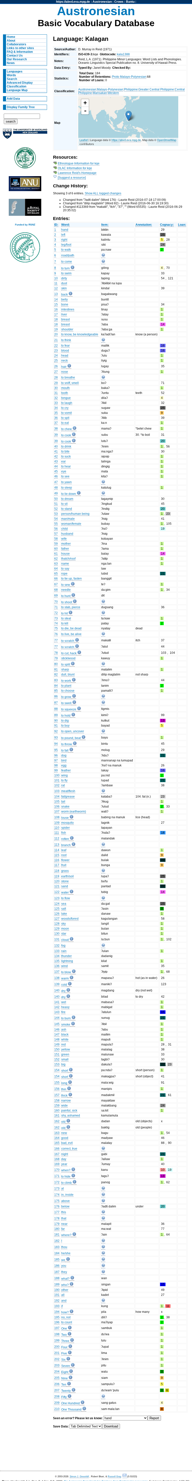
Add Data (13, 98)
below (65, 1206)
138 (57, 978)
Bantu (130, 1)
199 (57, 1340)
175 (57, 1201)
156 (57, 1089)
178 (57, 1218)
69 (56, 595)
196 (57, 1322)
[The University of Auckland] (25, 136)
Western (113, 93)
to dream (67, 499)
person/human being (75, 514)
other (64, 1290)
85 (56, 690)
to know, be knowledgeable (79, 334)
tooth (64, 393)
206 (57, 1384)
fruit (63, 865)
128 (57, 923)
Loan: (182, 224)
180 (57, 1229)
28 (56, 377)
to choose (67, 690)
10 (56, 278)
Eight (64, 1372)
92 (56, 731)
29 (56, 383)
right (64, 239)
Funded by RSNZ (25, 224)
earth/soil (67, 876)
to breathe (68, 377)
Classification (16, 86)
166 (57, 1148)
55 (56, 523)
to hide (65, 1176)
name (65, 563)
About (11, 40)
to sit (64, 504)
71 (56, 607)
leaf (63, 850)
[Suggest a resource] (72, 177)
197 (57, 1328)
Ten (63, 1384)
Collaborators (16, 44)
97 (56, 760)
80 (56, 664)
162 (57, 1121)
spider (65, 827)
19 (56, 329)
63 (56, 563)
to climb (66, 1183)
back (64, 294)
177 (57, 1212)
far (63, 1229)
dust (64, 283)
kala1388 (123, 54)
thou (64, 1247)
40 (56, 446)
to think (66, 340)
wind (64, 966)
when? (65, 1170)
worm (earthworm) (73, 811)
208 (57, 1396)
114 (56, 850)
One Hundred (70, 1403)
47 (56, 482)
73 (56, 618)
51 (56, 504)
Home (11, 37)
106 (57, 806)
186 (57, 1265)
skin (64, 288)
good (64, 1138)
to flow (65, 898)
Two (64, 1334)
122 (57, 892)
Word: (65, 224)
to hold (65, 715)
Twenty (66, 1391)
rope (64, 573)
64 (56, 568)
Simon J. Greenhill (79, 1476)
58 (56, 538)
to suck (66, 456)
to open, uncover (72, 731)
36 (56, 418)
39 (56, 435)
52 (56, 509)
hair (63, 367)
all (62, 1295)
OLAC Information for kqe (75, 168)
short (64, 1070)
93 (56, 737)
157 (57, 1095)
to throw (66, 744)
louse (65, 817)
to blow (66, 972)
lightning (67, 961)
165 (57, 1143)
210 (57, 1409)
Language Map (17, 90)
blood (65, 350)
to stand (66, 509)
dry (63, 991)
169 (57, 1164)
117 (56, 865)
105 (57, 801)
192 (57, 1300)
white (64, 1039)
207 (57, 1390)
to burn (66, 1018)
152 (57, 1059)
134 (57, 956)
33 (56, 403)
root (63, 855)
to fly (64, 780)
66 (56, 578)
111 (56, 832)
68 (56, 590)
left (63, 234)
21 (56, 340)
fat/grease (68, 796)
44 (56, 466)
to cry (64, 408)
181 (57, 1234)
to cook (66, 435)
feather (66, 770)
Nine (64, 1378)
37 (56, 423)
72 (56, 613)
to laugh (66, 403)
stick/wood (68, 658)
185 (57, 1259)
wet (63, 1002)
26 (56, 366)
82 (56, 674)
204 (57, 1371)
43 (56, 461)
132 (57, 945)
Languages (14, 71)
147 (57, 1034)
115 (56, 855)
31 (56, 393)
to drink (66, 446)
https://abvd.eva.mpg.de (73, 1)
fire (63, 1012)
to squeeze (68, 709)
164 (57, 1138)
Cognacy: (167, 224)
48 (56, 487)
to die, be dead (71, 628)
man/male (68, 518)
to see (65, 476)
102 (57, 785)
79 (56, 658)
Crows (119, 1)
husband (67, 533)
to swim (66, 273)
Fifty (64, 1397)
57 (56, 533)
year (64, 1164)
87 (56, 702)
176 (57, 1206)
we (63, 1260)
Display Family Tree (21, 107)
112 (56, 838)
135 (57, 961)
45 (56, 471)
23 (56, 350)
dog (63, 755)
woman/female (71, 523)
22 (56, 345)
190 (57, 1290)
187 (57, 1272)
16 (56, 309)
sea (63, 903)
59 (56, 543)
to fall (64, 750)
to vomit (66, 413)
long (64, 1083)
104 (57, 796)
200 (57, 1346)
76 (56, 634)
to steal (66, 618)
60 (56, 548)
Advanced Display (20, 82)
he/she (65, 1253)
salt (63, 908)
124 (57, 903)
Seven (65, 1366)
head (64, 355)
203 (57, 1365)
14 (56, 299)
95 (56, 750)
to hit (64, 613)
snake (65, 806)
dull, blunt (67, 674)
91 (56, 725)
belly (64, 299)
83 (56, 680)
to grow (66, 697)
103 (57, 791)
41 (56, 451)
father (65, 548)
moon (65, 928)
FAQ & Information (20, 52)
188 (57, 1278)
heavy (65, 1007)
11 (56, 283)
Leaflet (84, 140)
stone (65, 881)
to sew (65, 585)
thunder (66, 956)
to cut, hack (68, 653)
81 (56, 669)
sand (64, 886)
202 (57, 1359)
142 (57, 1007)
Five (64, 1353)
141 (57, 1002)
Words (11, 75)
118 (56, 871)
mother (66, 543)
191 (57, 1295)
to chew (66, 429)
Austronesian (102, 1)
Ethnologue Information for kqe (79, 163)
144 (57, 1018)
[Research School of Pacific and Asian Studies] (25, 185)
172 (57, 1182)
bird (63, 760)
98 (56, 765)
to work (66, 680)
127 (57, 918)
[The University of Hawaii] (25, 159)
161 (57, 1115)
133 (57, 951)
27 (56, 371)
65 (56, 573)
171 (57, 1176)
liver (64, 314)
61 (56, 553)
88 (56, 709)
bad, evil (67, 1143)
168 (57, 1159)
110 (56, 827)
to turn (65, 268)
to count (66, 1322)
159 (57, 1105)
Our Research (17, 59)
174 (57, 1194)
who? (65, 1285)
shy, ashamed (70, 1115)
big (63, 1064)
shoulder (67, 329)
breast (65, 319)
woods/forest (69, 918)
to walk (66, 249)
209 (57, 1403)
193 (57, 1306)
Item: (104, 224)
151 (57, 1054)
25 (56, 360)
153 (57, 1064)
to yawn (66, 482)
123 (57, 898)
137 (57, 971)
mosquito (67, 822)
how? (65, 1312)
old (63, 1121)
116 (56, 860)
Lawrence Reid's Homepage (77, 173)
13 (56, 294)
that (63, 1218)
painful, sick (69, 1110)
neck (64, 360)
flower (65, 860)
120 (57, 881)
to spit (65, 418)
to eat (65, 423)
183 (57, 1247)
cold (64, 984)
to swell (66, 703)
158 (57, 1100)
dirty (64, 278)
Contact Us (15, 55)
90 (56, 720)
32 (56, 398)
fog (63, 945)
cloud (65, 940)
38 (56, 428)
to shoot (66, 602)
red (63, 1044)
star (63, 933)
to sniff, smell (70, 383)
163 (57, 1133)
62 (56, 558)
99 (56, 770)
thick (64, 1095)
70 (56, 601)
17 (56, 314)
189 (57, 1284)
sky (63, 923)
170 (57, 1170)
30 (56, 388)
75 (56, 628)
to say (65, 568)
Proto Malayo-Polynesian (129, 76)
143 (57, 1012)
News (11, 63)
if (62, 1306)
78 (56, 653)
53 (56, 514)
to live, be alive (71, 634)
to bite (65, 451)
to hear (66, 466)
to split (65, 664)
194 (57, 1312)
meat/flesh (68, 791)
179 (57, 1224)
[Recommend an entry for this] (103, 256)
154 (57, 1070)
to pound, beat (71, 738)
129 (57, 928)
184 (57, 1253)
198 (57, 1334)
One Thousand (71, 1409)
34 (56, 408)
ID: (56, 224)
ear (63, 461)
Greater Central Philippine (156, 89)
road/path (67, 255)
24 (56, 355)
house (65, 553)
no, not (65, 1317)
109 (57, 822)
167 (57, 1154)
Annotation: (144, 224)
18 (56, 319)
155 (57, 1082)
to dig (65, 720)
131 (57, 939)
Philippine (131, 89)
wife (64, 538)
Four (64, 1347)
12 (56, 288)
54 (56, 518)
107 (57, 811)
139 (57, 984)
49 (56, 493)
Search (12, 79)
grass (65, 871)
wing (64, 775)
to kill (64, 623)
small (64, 1059)
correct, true (69, 1148)
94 (56, 743)
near (64, 1224)
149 (57, 1044)
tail (63, 801)
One (64, 1328)
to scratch (67, 641)
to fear (65, 345)
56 (56, 528)
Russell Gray (114, 1476)
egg (63, 765)
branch (66, 845)
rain (63, 951)
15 (56, 304)
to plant (66, 685)
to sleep (66, 487)
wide (64, 1105)
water (65, 892)
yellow (65, 1049)
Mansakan (100, 93)
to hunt (65, 596)
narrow (66, 1100)
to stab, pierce (70, 607)
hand (64, 229)
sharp (65, 669)
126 (57, 913)
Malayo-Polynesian (110, 89)
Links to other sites (20, 48)
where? (66, 1235)
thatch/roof (68, 558)
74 (56, 623)
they (64, 1272)
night (64, 1154)
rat (63, 785)
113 (56, 844)
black (64, 1034)
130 (57, 933)
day (63, 1159)
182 (57, 1241)
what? (65, 1278)
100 (57, 775)
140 (57, 990)
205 (57, 1378)
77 (56, 640)
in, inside (67, 1194)
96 (56, 755)
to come (66, 261)
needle (66, 590)
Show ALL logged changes (103, 193)
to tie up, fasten (71, 578)
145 (57, 1024)
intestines (67, 309)
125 (57, 908)
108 (57, 817)
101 (57, 780)
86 (56, 696)
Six (63, 1359)
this (63, 1212)
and (63, 1300)
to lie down (68, 494)
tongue (66, 398)
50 (56, 499)
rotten (65, 839)
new (64, 1133)
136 (57, 966)
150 (57, 1049)
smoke (65, 1024)
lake (64, 913)
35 (56, 413)
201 (57, 1353)
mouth (65, 388)
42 (56, 456)
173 (57, 1188)
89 (56, 715)
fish (63, 832)
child (64, 528)
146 (57, 1029)
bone (64, 304)
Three (65, 1341)
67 (56, 584)
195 (57, 1317)
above (65, 1201)
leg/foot (66, 244)
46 (56, 476)
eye (63, 471)
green (65, 1054)
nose (64, 371)
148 (57, 1039)
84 (56, 685)
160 (57, 1110)
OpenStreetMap (166, 140)
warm (65, 978)
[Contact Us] (124, 1476)
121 (57, 886)
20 (56, 334)
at (62, 1188)
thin (63, 1089)
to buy (65, 725)
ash (63, 1029)
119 (56, 876)
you (63, 1265)
